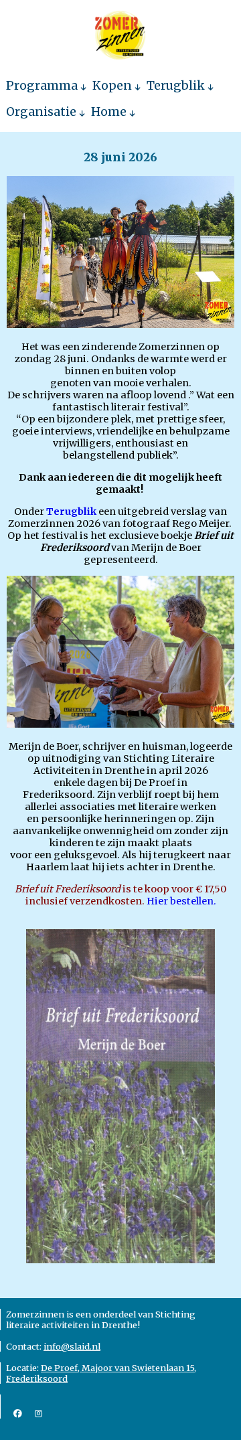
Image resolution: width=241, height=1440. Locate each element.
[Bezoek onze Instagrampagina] (38, 1413)
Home (109, 111)
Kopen (112, 85)
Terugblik (176, 85)
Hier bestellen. (181, 901)
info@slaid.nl (72, 1346)
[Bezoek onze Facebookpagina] (17, 1413)
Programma (42, 85)
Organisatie (41, 111)
